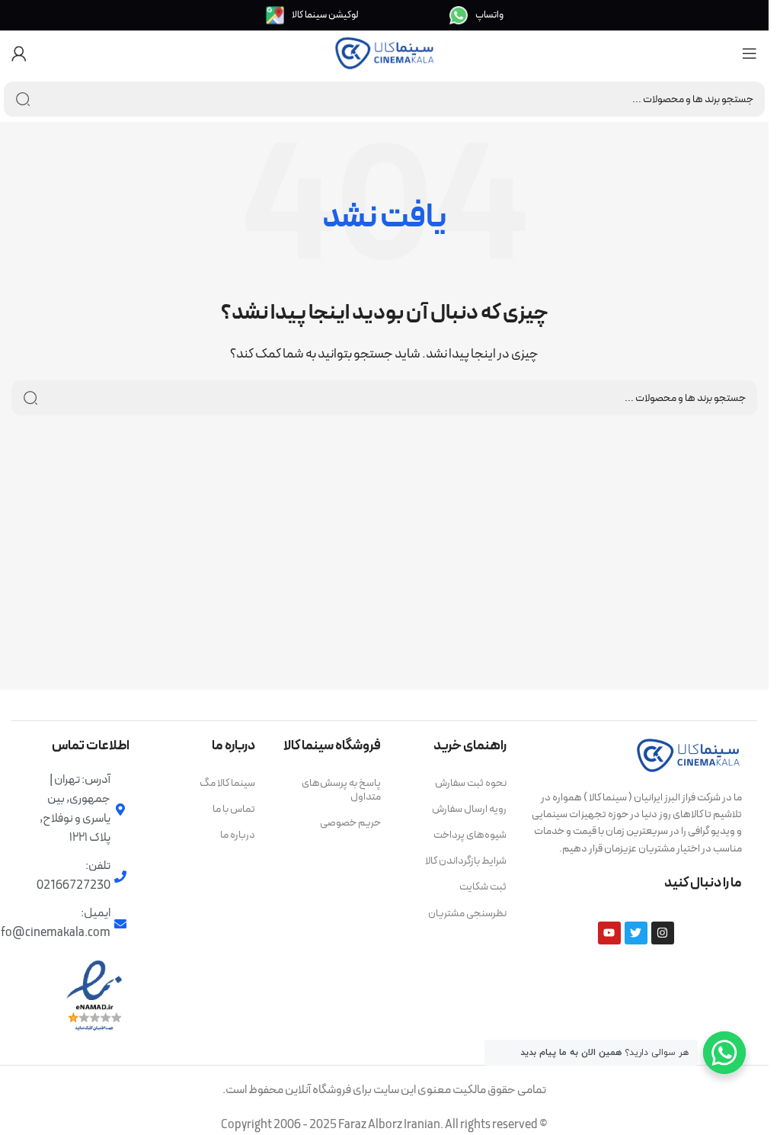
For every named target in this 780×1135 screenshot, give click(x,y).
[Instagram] (662, 933)
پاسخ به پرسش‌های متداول (341, 790)
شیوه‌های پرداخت (470, 835)
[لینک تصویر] (688, 754)
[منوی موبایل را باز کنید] (749, 53)
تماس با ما (234, 809)
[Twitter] (636, 933)
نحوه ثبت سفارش (471, 783)
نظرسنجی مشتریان (467, 914)
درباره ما (237, 835)
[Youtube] (609, 933)
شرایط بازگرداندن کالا (466, 861)
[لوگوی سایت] (385, 52)
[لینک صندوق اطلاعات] (476, 15)
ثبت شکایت (483, 887)
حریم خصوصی (350, 823)
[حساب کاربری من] (19, 53)
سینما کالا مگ (227, 783)
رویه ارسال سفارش (469, 809)
